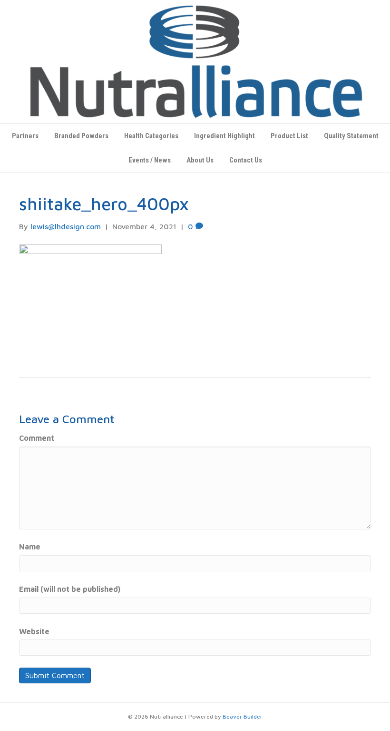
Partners (25, 136)
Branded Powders (81, 136)
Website (34, 631)
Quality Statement (351, 136)
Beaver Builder (243, 716)
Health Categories (151, 136)
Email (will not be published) (69, 589)
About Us (200, 160)
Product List (289, 136)
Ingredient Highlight (224, 136)
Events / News (149, 160)
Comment (36, 438)
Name (29, 546)
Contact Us (245, 160)
